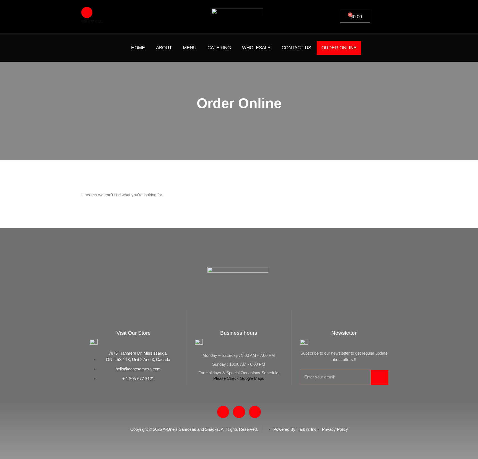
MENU (189, 47)
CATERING (219, 47)
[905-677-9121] (86, 12)
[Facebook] (93, 46)
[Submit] (379, 377)
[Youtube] (103, 46)
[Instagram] (114, 46)
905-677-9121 (92, 22)
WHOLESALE (256, 47)
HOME (138, 47)
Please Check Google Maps (238, 378)
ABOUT (164, 47)
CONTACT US (296, 47)
